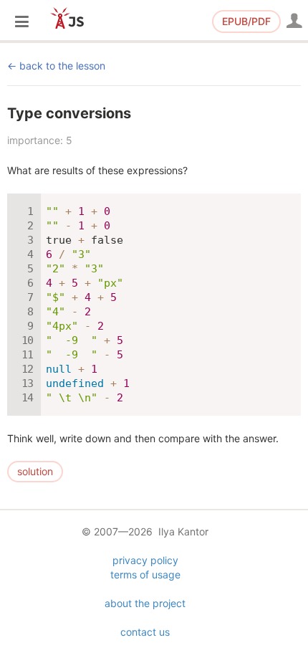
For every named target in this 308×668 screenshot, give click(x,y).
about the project (145, 603)
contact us (145, 632)
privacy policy (145, 560)
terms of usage (145, 574)
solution (35, 471)
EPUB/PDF (246, 21)
